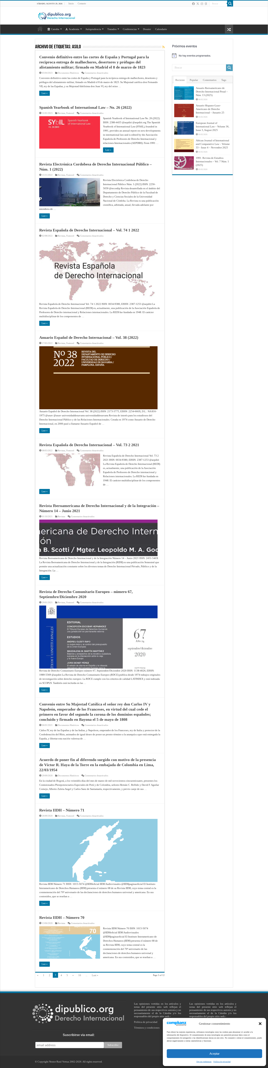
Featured (70, 113)
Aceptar (215, 1053)
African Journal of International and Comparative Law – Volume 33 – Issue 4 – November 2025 (213, 144)
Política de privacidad (222, 1062)
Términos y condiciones (147, 1027)
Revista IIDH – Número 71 (61, 810)
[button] (260, 1024)
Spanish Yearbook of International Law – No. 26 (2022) (85, 107)
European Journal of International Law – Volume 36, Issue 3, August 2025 (212, 127)
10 (79, 975)
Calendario (161, 29)
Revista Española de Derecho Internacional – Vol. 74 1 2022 (89, 230)
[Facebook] (193, 3)
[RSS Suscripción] (163, 47)
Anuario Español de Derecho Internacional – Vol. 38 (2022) (88, 337)
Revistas (61, 113)
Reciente (180, 80)
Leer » (44, 93)
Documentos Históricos (68, 73)
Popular (194, 80)
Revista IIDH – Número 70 (61, 917)
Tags (223, 80)
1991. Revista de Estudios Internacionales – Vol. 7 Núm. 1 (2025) (212, 161)
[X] (198, 3)
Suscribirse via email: (79, 1035)
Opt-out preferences (203, 1062)
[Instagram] (201, 3)
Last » (95, 975)
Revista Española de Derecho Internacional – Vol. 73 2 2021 (89, 445)
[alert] (202, 55)
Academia (74, 29)
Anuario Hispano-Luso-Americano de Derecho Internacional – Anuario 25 (210, 109)
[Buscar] (230, 3)
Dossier (147, 29)
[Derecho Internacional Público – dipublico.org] (56, 15)
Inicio (71, 3)
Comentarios (209, 80)
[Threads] (205, 3)
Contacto (82, 3)
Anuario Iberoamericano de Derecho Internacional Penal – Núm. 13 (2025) (212, 92)
